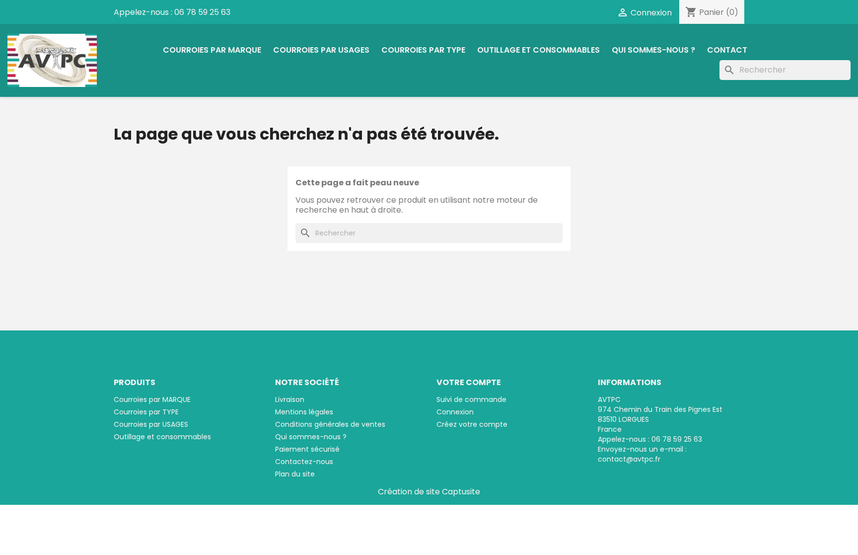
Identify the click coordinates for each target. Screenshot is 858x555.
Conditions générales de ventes (330, 424)
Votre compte (468, 382)
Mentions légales (304, 412)
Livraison (289, 399)
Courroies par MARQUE (212, 50)
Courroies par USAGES (321, 50)
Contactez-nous (304, 462)
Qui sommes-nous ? (653, 50)
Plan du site (295, 474)
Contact (727, 50)
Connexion (455, 412)
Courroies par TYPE (423, 50)
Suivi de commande (471, 399)
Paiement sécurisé (307, 449)
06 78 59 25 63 (202, 12)
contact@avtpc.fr (629, 459)
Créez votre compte (471, 424)
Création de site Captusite (429, 491)
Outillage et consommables (538, 50)
